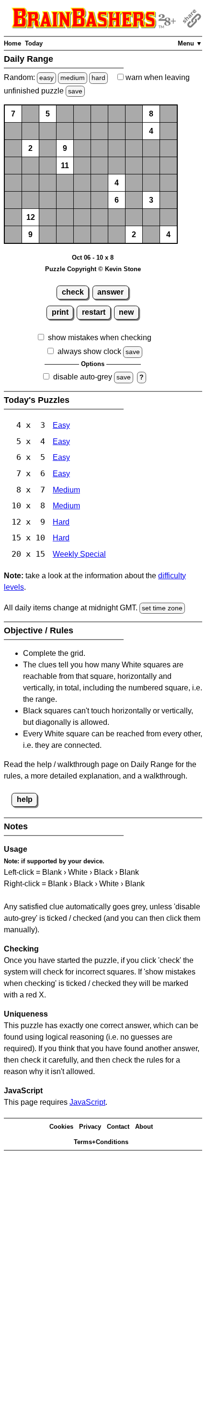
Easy (61, 425)
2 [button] (30, 148)
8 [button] (151, 114)
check (73, 292)
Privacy (90, 1126)
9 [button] (65, 148)
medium (72, 77)
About (144, 1126)
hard (98, 77)
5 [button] (48, 114)
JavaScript (87, 1102)
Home (12, 43)
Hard (61, 522)
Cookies (61, 1126)
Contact (118, 1126)
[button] (30, 114)
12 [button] (30, 217)
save (75, 91)
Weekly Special (79, 554)
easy (46, 77)
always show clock (89, 351)
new (126, 312)
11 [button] (65, 165)
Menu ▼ (190, 43)
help (25, 799)
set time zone (162, 608)
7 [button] (13, 114)
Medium (66, 490)
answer (110, 292)
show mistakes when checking (99, 337)
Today (34, 43)
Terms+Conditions (101, 1142)
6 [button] (116, 200)
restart (93, 312)
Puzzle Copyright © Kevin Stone (93, 269)
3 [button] (151, 200)
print (60, 312)
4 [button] (151, 131)
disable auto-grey (82, 377)
